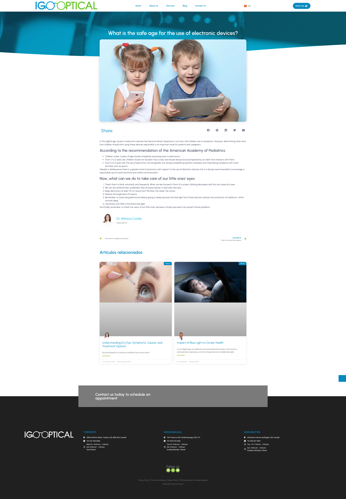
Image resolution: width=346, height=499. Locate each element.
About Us (153, 5)
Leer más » (106, 356)
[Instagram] (173, 470)
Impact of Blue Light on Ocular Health (200, 342)
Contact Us (200, 5)
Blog (185, 5)
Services (170, 5)
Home (138, 5)
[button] (208, 130)
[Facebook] (168, 470)
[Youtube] (178, 470)
